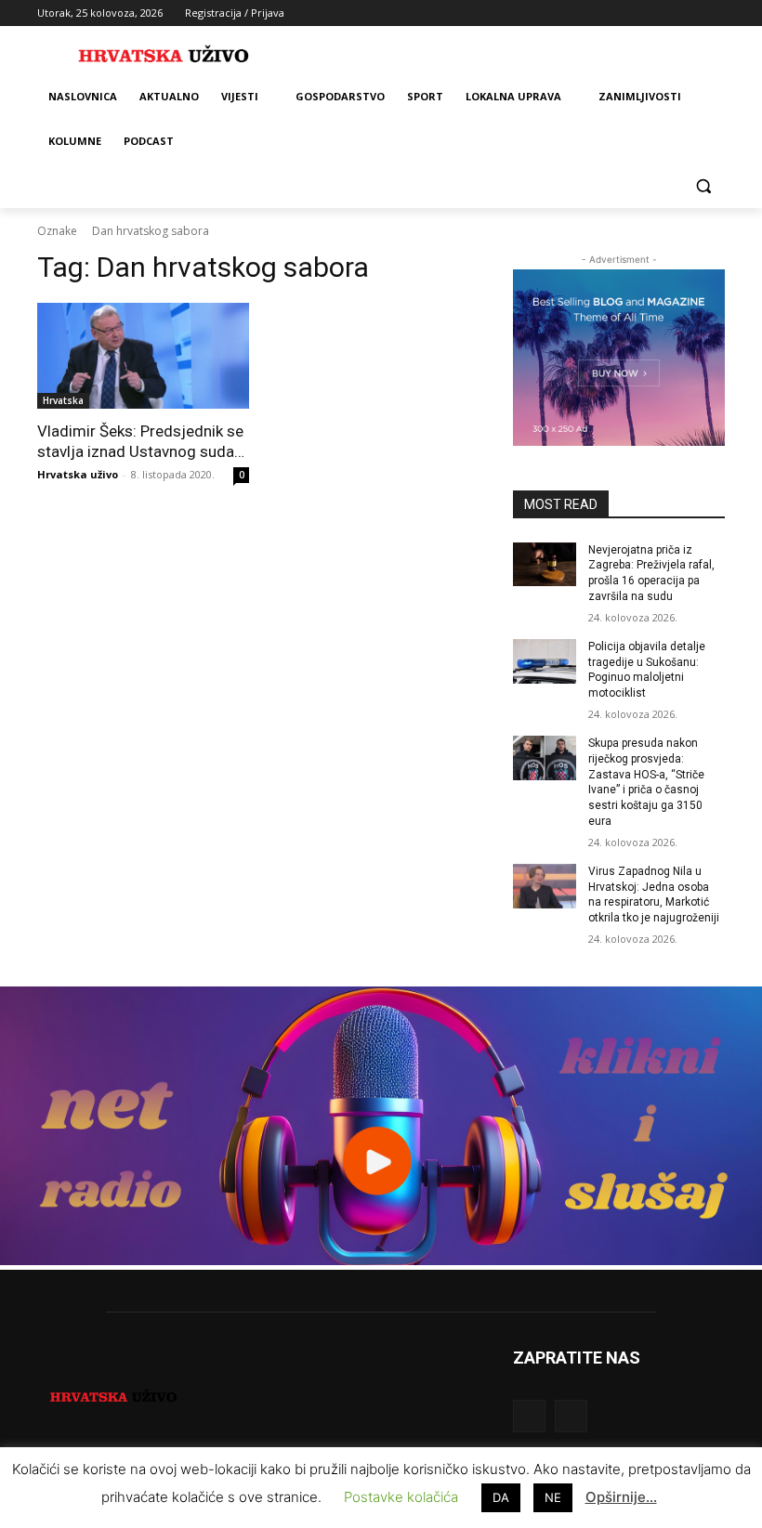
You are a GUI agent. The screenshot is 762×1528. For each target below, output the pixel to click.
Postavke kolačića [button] (401, 1497)
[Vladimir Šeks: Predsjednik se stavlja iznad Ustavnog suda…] (143, 356)
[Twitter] (663, 13)
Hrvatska (63, 400)
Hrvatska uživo (77, 474)
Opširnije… (621, 1497)
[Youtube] (714, 13)
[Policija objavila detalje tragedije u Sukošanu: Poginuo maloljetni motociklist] (544, 661)
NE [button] (553, 1497)
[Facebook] (611, 13)
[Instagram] (637, 13)
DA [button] (501, 1497)
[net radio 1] (381, 1260)
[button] (703, 186)
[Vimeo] (688, 13)
